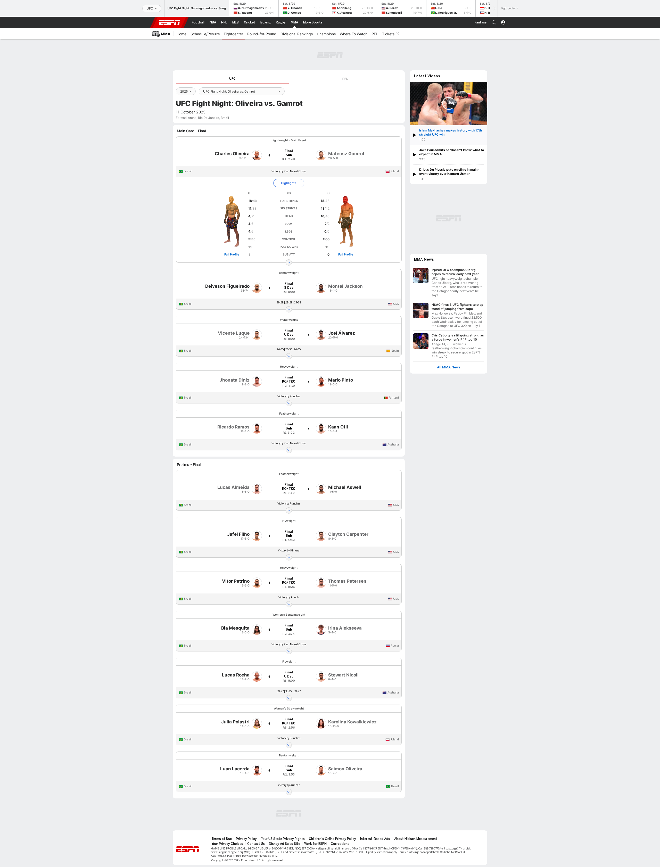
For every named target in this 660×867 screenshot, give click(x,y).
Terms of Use (221, 839)
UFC (232, 78)
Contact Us (256, 844)
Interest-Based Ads (375, 839)
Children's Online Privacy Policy (332, 839)
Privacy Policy (246, 839)
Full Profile (231, 254)
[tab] (232, 78)
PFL (345, 79)
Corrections (340, 844)
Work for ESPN (315, 844)
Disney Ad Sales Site (284, 844)
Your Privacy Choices (227, 844)
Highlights (288, 183)
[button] (494, 22)
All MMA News (448, 367)
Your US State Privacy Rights (283, 839)
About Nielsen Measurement (415, 839)
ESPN (169, 22)
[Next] (494, 8)
